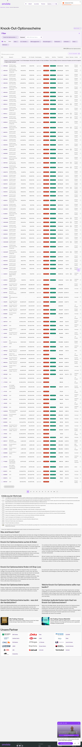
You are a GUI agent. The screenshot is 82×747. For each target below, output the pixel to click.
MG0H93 (5, 260)
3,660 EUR (53, 264)
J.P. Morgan (41, 642)
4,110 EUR (46, 246)
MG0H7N (5, 172)
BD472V (5, 366)
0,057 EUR (46, 407)
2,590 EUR (46, 140)
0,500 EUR (53, 418)
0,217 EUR (53, 136)
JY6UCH (5, 337)
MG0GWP (5, 252)
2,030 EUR (46, 209)
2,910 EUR (53, 200)
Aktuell (30, 4)
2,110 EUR (46, 222)
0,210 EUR (46, 415)
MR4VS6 (5, 92)
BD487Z (5, 471)
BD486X (5, 422)
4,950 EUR (53, 218)
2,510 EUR (53, 238)
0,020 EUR (53, 288)
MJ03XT (5, 342)
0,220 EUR (53, 415)
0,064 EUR (46, 342)
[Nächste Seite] (57, 491)
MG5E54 (5, 200)
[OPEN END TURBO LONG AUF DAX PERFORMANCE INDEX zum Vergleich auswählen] (2, 481)
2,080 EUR (53, 167)
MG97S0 (5, 184)
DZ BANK (68, 634)
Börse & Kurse (2, 7)
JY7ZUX (5, 378)
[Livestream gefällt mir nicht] (78, 743)
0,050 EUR (46, 301)
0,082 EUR (46, 456)
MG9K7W (5, 180)
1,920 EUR (53, 195)
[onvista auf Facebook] (17, 746)
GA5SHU (5, 280)
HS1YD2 (5, 467)
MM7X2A (5, 162)
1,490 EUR (53, 104)
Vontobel (68, 650)
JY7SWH (5, 382)
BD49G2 (5, 329)
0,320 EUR (46, 172)
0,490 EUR (53, 92)
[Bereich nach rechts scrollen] (78, 270)
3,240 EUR (46, 162)
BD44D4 (5, 415)
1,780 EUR (46, 183)
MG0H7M (5, 205)
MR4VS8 (5, 70)
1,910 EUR (46, 195)
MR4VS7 (5, 75)
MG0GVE (5, 226)
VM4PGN (5, 425)
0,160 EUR (46, 411)
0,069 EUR (46, 399)
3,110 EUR (46, 256)
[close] (80, 1)
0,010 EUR (46, 288)
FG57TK (5, 386)
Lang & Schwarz (69, 642)
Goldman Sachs (15, 638)
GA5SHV (5, 274)
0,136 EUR (46, 100)
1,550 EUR (46, 176)
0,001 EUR (46, 65)
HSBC (40, 638)
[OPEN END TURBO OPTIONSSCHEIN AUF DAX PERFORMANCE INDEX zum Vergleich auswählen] (2, 317)
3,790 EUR (46, 268)
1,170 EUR (53, 149)
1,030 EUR (53, 109)
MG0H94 (5, 238)
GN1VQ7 (5, 395)
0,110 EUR (53, 342)
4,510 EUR (53, 191)
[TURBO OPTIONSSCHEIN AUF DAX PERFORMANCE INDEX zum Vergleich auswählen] (2, 382)
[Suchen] (56, 4)
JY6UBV (5, 403)
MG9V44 (5, 176)
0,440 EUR (46, 205)
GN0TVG (5, 456)
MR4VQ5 (5, 79)
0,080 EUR (53, 292)
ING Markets (15, 642)
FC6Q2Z (5, 461)
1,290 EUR (46, 122)
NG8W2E (5, 411)
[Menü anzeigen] (26, 4)
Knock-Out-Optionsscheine (14, 7)
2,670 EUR (46, 242)
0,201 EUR (53, 429)
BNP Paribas (15, 634)
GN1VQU (5, 407)
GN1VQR (5, 374)
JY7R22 (5, 317)
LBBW (13, 646)
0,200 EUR (46, 445)
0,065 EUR (53, 297)
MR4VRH (5, 83)
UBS (13, 650)
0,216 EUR (46, 321)
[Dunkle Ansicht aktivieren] (7, 0)
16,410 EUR (53, 273)
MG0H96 (5, 209)
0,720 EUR (46, 87)
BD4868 (5, 474)
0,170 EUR (46, 366)
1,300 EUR (53, 122)
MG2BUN (5, 230)
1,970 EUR (53, 158)
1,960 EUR (46, 158)
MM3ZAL (5, 362)
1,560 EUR (53, 176)
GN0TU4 (5, 321)
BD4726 (5, 292)
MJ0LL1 (5, 136)
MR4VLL (5, 113)
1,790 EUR (53, 183)
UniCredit (41, 650)
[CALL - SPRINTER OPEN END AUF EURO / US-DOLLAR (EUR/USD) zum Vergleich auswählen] (2, 329)
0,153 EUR (53, 362)
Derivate (7, 7)
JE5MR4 (5, 449)
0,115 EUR (46, 313)
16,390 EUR (46, 273)
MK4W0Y (5, 109)
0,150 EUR (53, 358)
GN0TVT (5, 325)
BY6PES (5, 445)
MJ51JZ (5, 429)
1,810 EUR (46, 187)
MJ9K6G (5, 213)
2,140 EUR (46, 230)
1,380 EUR (46, 127)
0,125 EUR (53, 313)
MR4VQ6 (5, 66)
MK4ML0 (5, 122)
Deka (40, 634)
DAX (40, 746)
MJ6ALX (5, 158)
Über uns (74, 746)
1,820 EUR (53, 187)
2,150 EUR (53, 230)
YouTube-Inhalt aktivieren (69, 735)
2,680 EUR (53, 242)
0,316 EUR (53, 321)
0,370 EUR (46, 478)
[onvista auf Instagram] (22, 746)
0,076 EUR (46, 325)
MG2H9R (5, 264)
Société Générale (69, 646)
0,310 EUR (53, 70)
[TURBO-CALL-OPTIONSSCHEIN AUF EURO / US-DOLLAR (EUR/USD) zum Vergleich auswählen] (2, 453)
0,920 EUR (53, 83)
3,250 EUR (53, 162)
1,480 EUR (46, 104)
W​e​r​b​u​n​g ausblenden (51, 16)
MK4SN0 (5, 117)
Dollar (49, 746)
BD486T (5, 418)
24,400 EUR (53, 280)
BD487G (5, 478)
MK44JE (5, 140)
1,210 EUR (53, 153)
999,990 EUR (53, 370)
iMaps (67, 638)
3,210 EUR (46, 260)
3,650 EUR (46, 264)
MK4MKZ (5, 153)
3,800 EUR (53, 268)
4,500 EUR (46, 191)
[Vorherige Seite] (24, 491)
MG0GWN (5, 222)
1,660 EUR (46, 180)
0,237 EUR (46, 75)
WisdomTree (15, 653)
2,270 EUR (46, 234)
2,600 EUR (53, 140)
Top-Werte (59, 746)
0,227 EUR (46, 346)
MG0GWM (5, 242)
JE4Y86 (5, 354)
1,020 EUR (46, 109)
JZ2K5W (5, 306)
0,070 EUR (46, 292)
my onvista (36, 4)
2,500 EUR (46, 238)
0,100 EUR (46, 386)
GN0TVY (5, 346)
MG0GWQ (5, 167)
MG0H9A (5, 144)
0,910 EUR (46, 83)
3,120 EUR (53, 256)
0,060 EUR (53, 301)
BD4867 (5, 437)
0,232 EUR (53, 441)
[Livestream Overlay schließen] (79, 723)
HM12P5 (5, 302)
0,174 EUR (46, 429)
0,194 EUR (46, 117)
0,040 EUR (46, 395)
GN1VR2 (5, 399)
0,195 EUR (53, 425)
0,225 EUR (46, 441)
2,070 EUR (46, 167)
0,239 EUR (53, 75)
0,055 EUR (53, 79)
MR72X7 (5, 481)
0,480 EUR (46, 92)
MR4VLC (5, 104)
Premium (43, 4)
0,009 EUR (53, 65)
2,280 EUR (53, 234)
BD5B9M (5, 297)
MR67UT (5, 441)
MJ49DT (5, 284)
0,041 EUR (46, 309)
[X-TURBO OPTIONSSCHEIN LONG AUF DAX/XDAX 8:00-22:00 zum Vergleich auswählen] (2, 374)
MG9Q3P (5, 188)
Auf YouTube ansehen (65, 743)
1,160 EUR (46, 149)
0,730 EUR (53, 87)
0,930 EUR (53, 132)
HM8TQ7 (5, 350)
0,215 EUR (46, 136)
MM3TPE (5, 309)
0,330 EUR (53, 172)
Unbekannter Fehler (69, 2)
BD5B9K (5, 313)
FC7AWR (5, 358)
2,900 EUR (46, 200)
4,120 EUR (53, 246)
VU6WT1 (5, 288)
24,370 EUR (46, 280)
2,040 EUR (53, 209)
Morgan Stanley (42, 646)
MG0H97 (5, 195)
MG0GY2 (5, 191)
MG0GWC (5, 218)
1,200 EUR (46, 153)
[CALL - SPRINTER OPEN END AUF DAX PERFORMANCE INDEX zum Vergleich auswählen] (2, 419)
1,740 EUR (46, 144)
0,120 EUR (46, 333)
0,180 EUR (53, 366)
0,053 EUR (46, 79)
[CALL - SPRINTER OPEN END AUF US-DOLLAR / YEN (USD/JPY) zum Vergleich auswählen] (2, 297)
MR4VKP (5, 96)
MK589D (5, 127)
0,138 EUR (53, 100)
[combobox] (34, 37)
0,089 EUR (53, 309)
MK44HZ (5, 100)
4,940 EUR (46, 218)
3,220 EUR (53, 260)
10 (54, 491)
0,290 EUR (46, 474)
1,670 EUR (53, 180)
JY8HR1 (5, 433)
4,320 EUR (53, 252)
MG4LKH (5, 256)
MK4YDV (5, 132)
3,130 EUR (46, 213)
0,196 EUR (53, 117)
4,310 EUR (46, 252)
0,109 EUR (46, 96)
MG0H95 (5, 234)
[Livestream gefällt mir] (75, 743)
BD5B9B (5, 453)
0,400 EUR (46, 471)
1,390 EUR (53, 127)
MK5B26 (5, 149)
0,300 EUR (46, 70)
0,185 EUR (46, 425)
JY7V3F (5, 391)
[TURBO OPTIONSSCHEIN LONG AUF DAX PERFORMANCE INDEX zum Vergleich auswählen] (2, 395)
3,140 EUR (53, 213)
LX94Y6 (5, 333)
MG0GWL (5, 268)
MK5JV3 (5, 87)
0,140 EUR (53, 350)
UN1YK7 (5, 370)
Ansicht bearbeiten (73, 53)
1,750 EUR (53, 144)
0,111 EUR (53, 96)
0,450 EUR (53, 205)
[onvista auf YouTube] (20, 746)
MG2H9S (5, 246)
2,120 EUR (53, 222)
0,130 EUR (53, 333)
